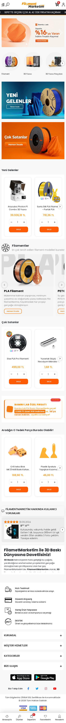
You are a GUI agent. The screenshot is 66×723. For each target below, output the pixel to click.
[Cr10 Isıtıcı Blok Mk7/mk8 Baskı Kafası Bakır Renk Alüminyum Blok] (18, 451)
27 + (16, 350)
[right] (62, 63)
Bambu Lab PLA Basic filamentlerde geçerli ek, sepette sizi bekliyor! (35, 411)
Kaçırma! (56, 400)
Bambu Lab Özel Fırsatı (30, 404)
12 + (47, 198)
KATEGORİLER (12, 656)
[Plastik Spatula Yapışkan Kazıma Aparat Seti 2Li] (48, 451)
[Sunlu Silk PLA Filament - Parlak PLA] (48, 191)
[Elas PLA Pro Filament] (18, 343)
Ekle (18, 229)
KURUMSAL (10, 635)
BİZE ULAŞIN (11, 666)
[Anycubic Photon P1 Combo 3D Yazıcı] (18, 191)
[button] (26, 44)
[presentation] (4, 285)
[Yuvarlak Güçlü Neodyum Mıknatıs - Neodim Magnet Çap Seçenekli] (48, 343)
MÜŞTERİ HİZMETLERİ (16, 645)
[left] (3, 63)
